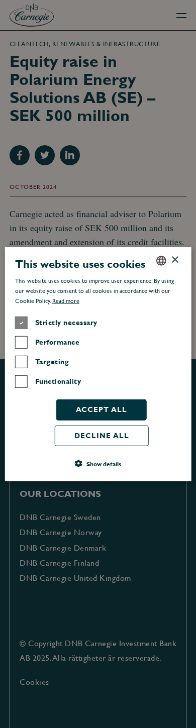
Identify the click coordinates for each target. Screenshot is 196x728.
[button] (98, 464)
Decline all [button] (101, 435)
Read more (65, 300)
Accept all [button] (101, 409)
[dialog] (98, 364)
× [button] (174, 260)
